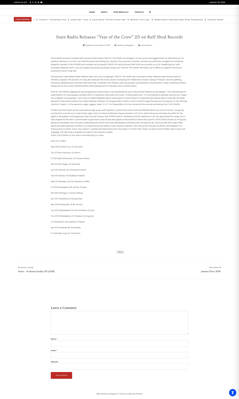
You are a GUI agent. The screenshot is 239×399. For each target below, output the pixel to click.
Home (92, 12)
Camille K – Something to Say (47, 19)
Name (54, 339)
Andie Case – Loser (74, 19)
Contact (139, 12)
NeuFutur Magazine (109, 394)
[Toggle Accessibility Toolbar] (233, 393)
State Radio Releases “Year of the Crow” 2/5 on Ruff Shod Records (119, 37)
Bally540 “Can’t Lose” (135, 19)
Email (54, 350)
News (120, 252)
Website (54, 362)
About (104, 12)
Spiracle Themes (135, 394)
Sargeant (130, 45)
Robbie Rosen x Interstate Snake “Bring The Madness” (173, 19)
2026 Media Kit (121, 12)
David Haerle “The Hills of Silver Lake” (104, 19)
